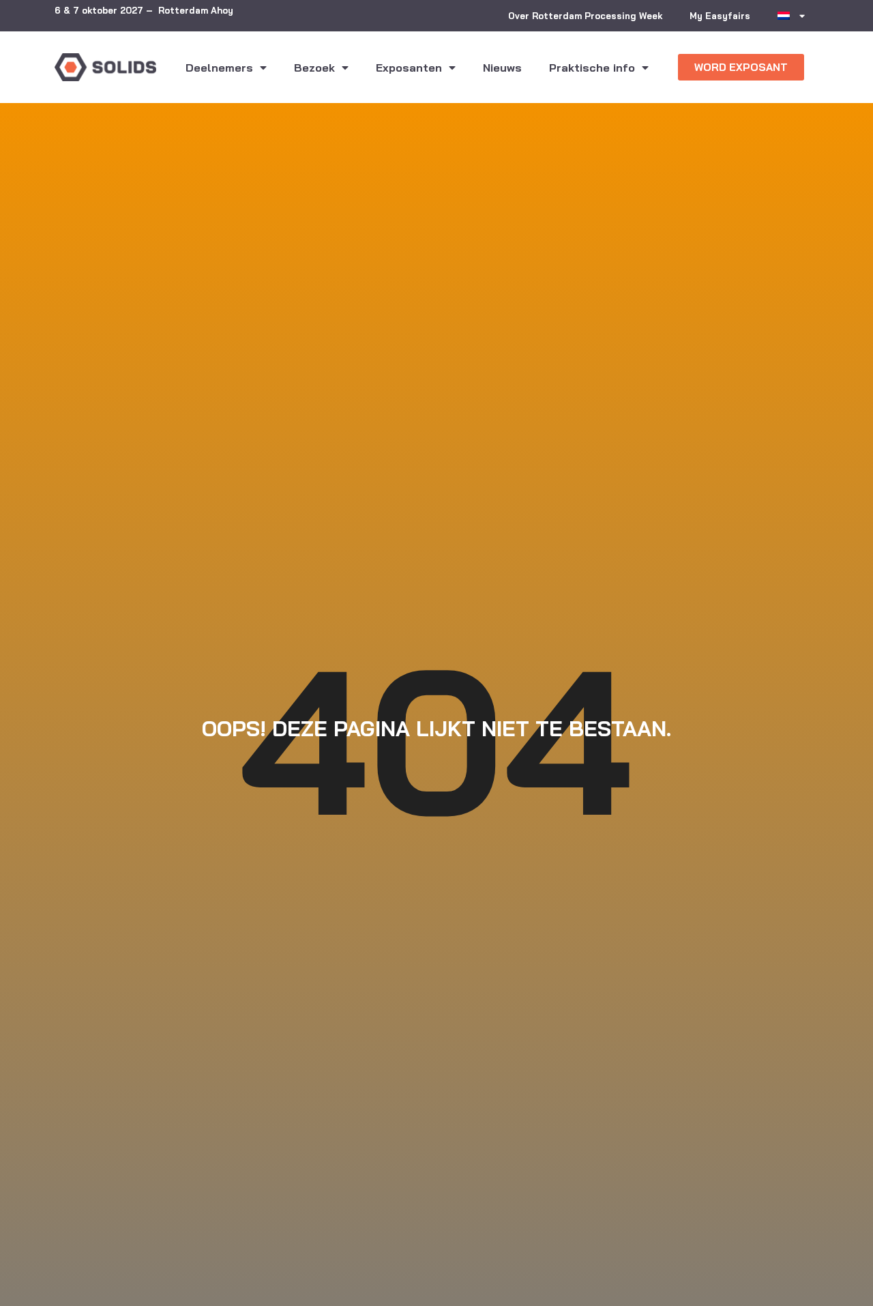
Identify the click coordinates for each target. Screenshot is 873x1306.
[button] (741, 67)
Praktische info (592, 67)
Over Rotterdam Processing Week (585, 15)
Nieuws (502, 67)
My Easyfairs (720, 15)
